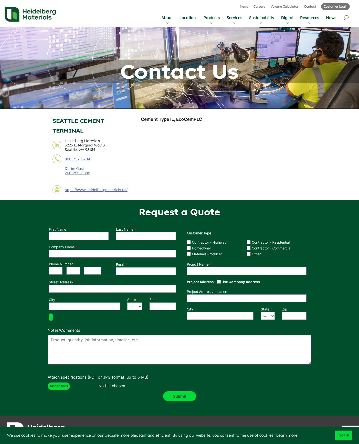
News (244, 6)
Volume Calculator (284, 6)
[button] (346, 17)
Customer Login (335, 6)
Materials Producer (207, 254)
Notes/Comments (64, 330)
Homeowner (201, 248)
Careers (259, 6)
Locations (189, 17)
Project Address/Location (207, 291)
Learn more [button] (286, 435)
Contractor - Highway (209, 242)
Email (120, 264)
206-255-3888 (77, 173)
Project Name (198, 264)
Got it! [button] (344, 435)
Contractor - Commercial (271, 248)
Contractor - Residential (271, 242)
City (52, 300)
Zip (152, 300)
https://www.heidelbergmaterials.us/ (96, 189)
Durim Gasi (74, 168)
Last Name (124, 229)
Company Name (62, 247)
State (131, 300)
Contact (310, 6)
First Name (57, 229)
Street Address (61, 282)
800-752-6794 (77, 159)
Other (256, 254)
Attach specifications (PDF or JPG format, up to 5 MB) (98, 377)
